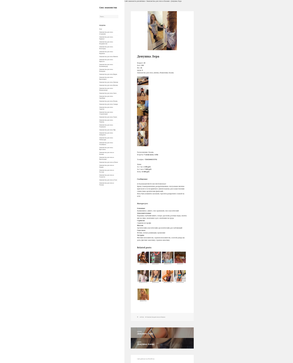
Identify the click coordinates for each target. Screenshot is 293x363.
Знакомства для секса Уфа (107, 130)
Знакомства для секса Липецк (108, 82)
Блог (100, 29)
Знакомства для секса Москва (108, 85)
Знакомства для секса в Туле (108, 180)
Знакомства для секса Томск (108, 117)
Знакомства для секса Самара (108, 104)
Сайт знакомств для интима (134, 1)
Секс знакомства (108, 7)
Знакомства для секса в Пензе (108, 162)
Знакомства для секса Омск (108, 93)
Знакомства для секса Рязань (108, 101)
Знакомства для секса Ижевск (108, 56)
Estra (142, 317)
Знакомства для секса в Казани (157, 1)
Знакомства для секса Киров (108, 74)
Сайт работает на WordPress (145, 359)
